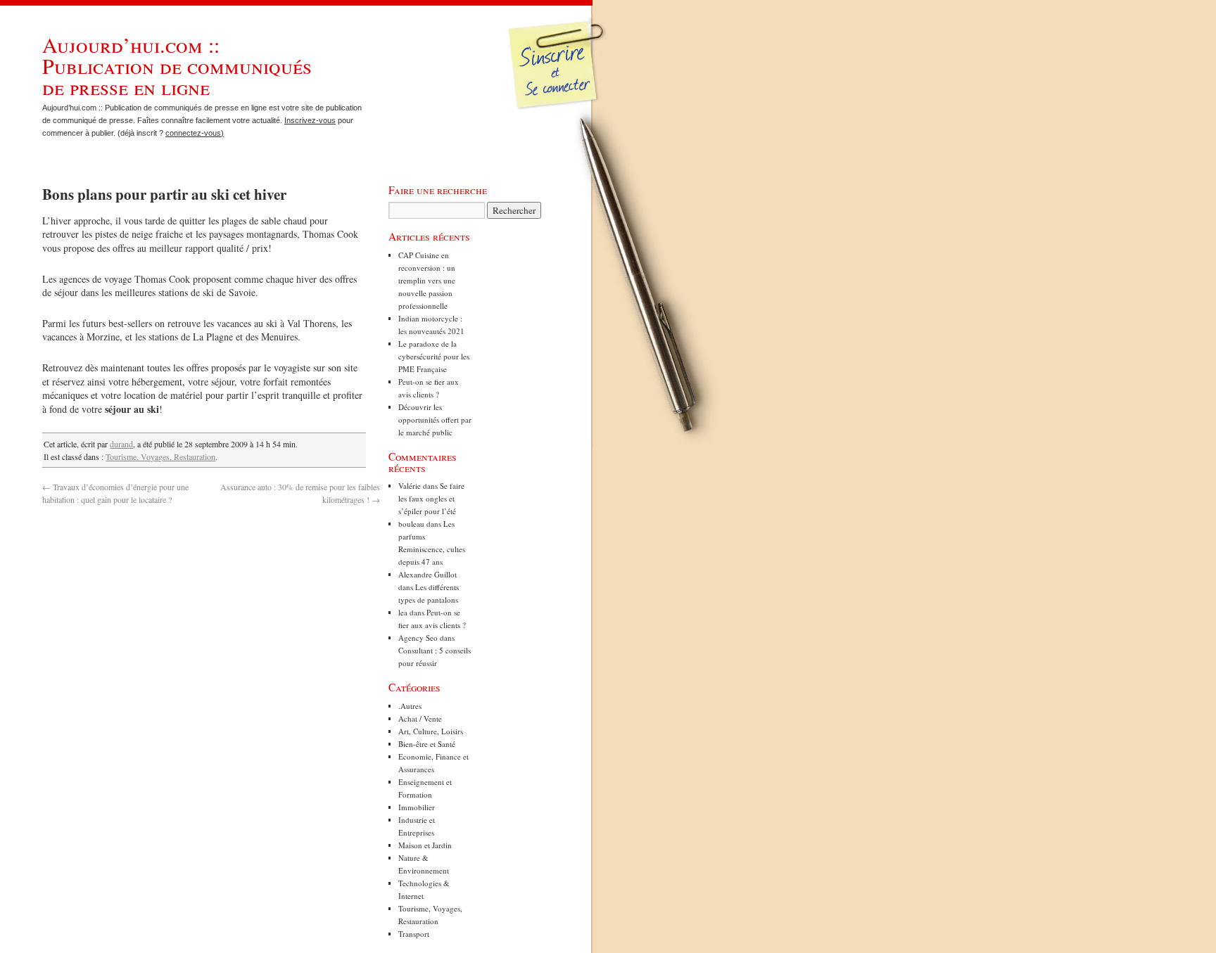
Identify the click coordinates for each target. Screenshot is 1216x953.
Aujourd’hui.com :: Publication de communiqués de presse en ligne (177, 65)
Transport (413, 933)
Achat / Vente (420, 718)
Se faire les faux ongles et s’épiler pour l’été (431, 498)
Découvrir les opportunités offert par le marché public (434, 419)
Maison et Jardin (425, 845)
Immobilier (416, 807)
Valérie (409, 485)
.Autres (410, 706)
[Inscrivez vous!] (558, 74)
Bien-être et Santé (426, 743)
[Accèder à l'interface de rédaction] (560, 108)
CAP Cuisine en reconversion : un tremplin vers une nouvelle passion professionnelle (426, 280)
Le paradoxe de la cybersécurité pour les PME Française (433, 356)
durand (121, 443)
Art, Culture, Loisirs (430, 731)
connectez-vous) (194, 133)
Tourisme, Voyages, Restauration (160, 456)
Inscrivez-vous (310, 120)
